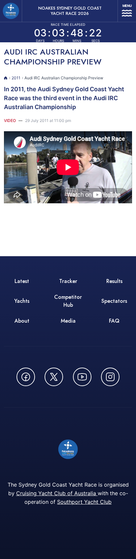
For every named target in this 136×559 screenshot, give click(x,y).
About (22, 321)
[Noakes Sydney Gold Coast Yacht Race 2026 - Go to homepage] (11, 11)
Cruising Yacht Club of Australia (57, 493)
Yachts (21, 301)
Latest (22, 281)
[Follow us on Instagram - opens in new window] (110, 377)
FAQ (114, 321)
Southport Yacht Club (84, 502)
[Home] (6, 78)
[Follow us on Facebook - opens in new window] (26, 377)
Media (68, 321)
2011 (16, 77)
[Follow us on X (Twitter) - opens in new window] (54, 377)
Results (114, 281)
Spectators (114, 301)
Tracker (68, 281)
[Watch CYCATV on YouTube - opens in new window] (82, 377)
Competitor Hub (68, 301)
